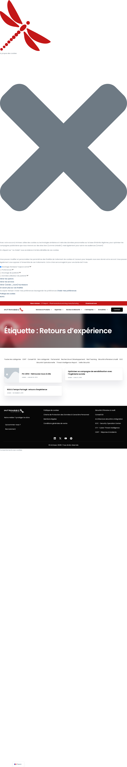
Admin (24, 377)
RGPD (2, 297)
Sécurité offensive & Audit (108, 359)
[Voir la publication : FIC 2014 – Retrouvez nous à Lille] (11, 375)
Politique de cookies (7, 294)
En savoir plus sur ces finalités (11, 288)
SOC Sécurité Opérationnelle (32, 368)
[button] (63, 148)
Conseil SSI (32, 359)
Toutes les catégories (12, 359)
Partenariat (55, 359)
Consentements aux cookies (11, 450)
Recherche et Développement (73, 359)
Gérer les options (6, 279)
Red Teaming (92, 359)
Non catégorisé (43, 359)
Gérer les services (7, 282)
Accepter (4, 291)
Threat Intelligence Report (66, 362)
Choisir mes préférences (24, 291)
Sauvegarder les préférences (45, 291)
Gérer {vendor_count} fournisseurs (14, 285)
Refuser (11, 291)
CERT (24, 359)
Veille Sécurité (84, 362)
